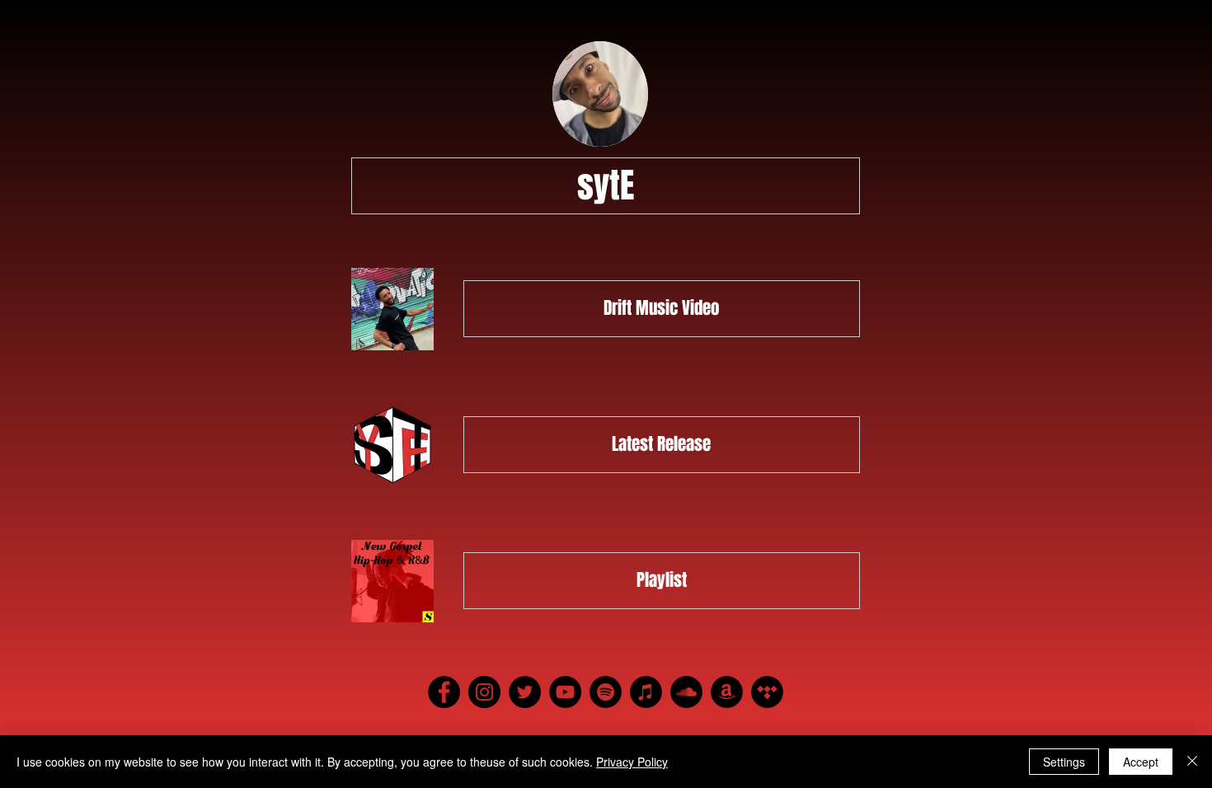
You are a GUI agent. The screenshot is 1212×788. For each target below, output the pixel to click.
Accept (1140, 761)
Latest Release (661, 444)
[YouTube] (565, 692)
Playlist (662, 580)
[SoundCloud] (686, 692)
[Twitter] (525, 692)
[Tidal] (767, 692)
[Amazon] (727, 692)
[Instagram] (484, 692)
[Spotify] (606, 692)
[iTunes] (646, 692)
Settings (1064, 761)
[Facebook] (444, 692)
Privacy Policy (632, 761)
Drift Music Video (661, 308)
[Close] (1192, 761)
